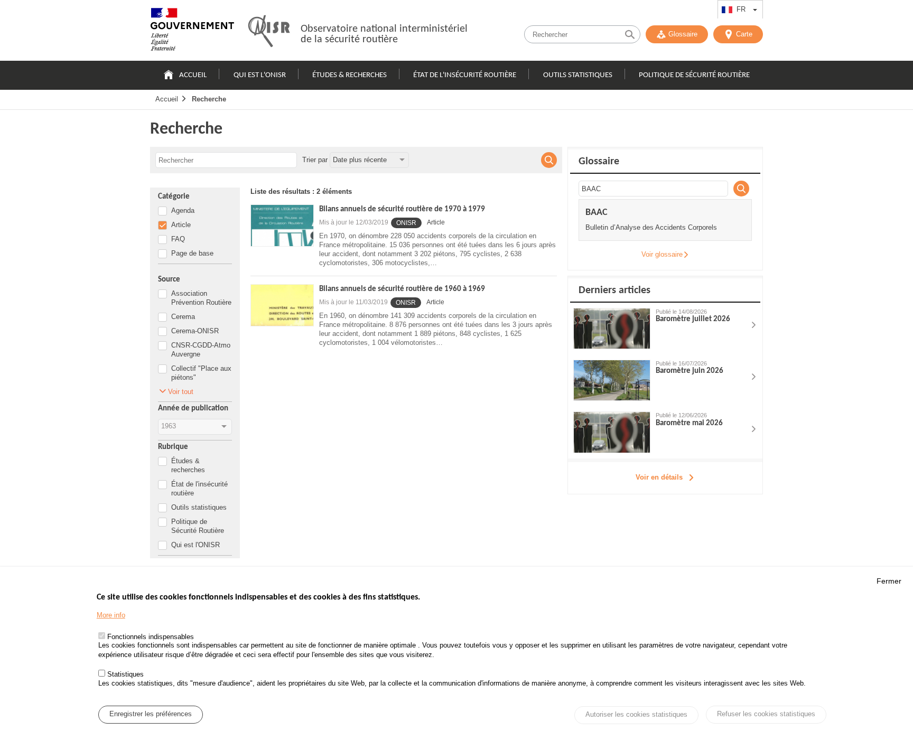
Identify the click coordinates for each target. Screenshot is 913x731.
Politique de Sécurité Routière (694, 75)
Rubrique (173, 447)
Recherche (209, 99)
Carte (744, 34)
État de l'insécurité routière (464, 75)
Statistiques (125, 674)
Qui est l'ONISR (260, 75)
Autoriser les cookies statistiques (636, 715)
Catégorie (174, 197)
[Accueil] (192, 31)
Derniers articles (614, 290)
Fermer (889, 581)
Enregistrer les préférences (150, 714)
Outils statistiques (577, 75)
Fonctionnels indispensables (150, 637)
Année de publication (193, 409)
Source (169, 280)
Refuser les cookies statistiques (766, 714)
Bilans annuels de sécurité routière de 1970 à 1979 (402, 209)
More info (111, 615)
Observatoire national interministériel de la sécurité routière (384, 34)
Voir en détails (659, 477)
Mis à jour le (353, 222)
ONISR (406, 223)
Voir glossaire (662, 254)
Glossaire (682, 34)
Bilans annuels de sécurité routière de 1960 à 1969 (402, 289)
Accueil (193, 75)
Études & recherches (349, 75)
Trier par (315, 160)
